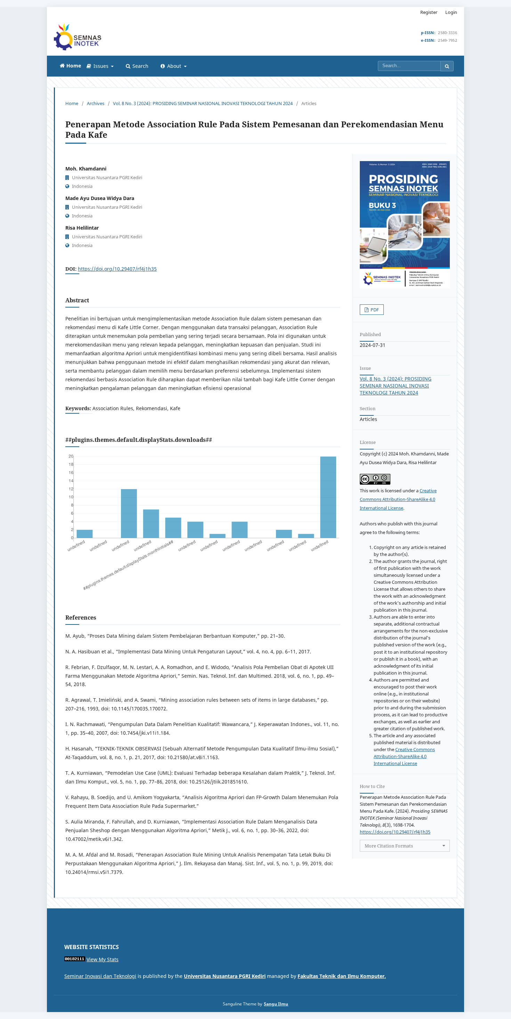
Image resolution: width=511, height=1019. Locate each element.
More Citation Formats (389, 846)
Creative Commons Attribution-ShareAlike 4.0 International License (398, 499)
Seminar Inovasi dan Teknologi (100, 976)
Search (139, 66)
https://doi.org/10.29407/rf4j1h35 (117, 268)
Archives (95, 103)
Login (451, 12)
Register (428, 12)
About (174, 66)
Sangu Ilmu (276, 1003)
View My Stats (103, 959)
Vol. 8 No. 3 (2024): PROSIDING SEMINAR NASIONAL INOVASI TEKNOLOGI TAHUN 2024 (203, 103)
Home (71, 103)
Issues (101, 66)
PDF (374, 310)
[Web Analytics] (74, 959)
